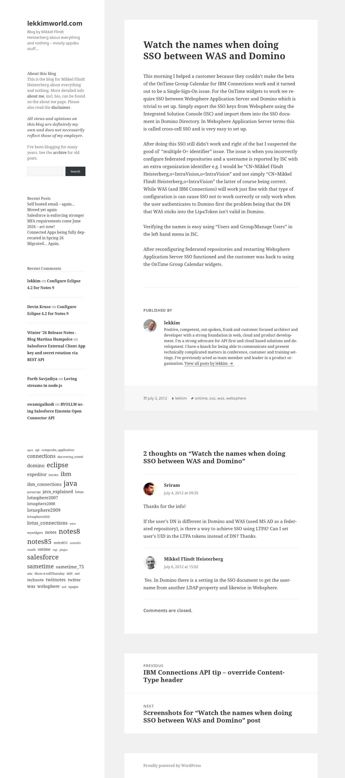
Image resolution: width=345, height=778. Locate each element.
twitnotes (56, 579)
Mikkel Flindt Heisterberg (193, 559)
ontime (44, 549)
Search (75, 171)
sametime (40, 566)
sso (212, 398)
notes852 (75, 543)
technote (35, 579)
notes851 (61, 542)
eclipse (57, 464)
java (70, 483)
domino (36, 465)
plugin (64, 549)
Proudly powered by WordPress (172, 765)
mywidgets (35, 532)
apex (30, 450)
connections (41, 456)
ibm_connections (44, 484)
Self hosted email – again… (51, 204)
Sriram (172, 485)
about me (35, 96)
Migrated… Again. (43, 243)
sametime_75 (70, 566)
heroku (53, 475)
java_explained (58, 491)
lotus (79, 491)
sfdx (29, 573)
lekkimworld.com (55, 23)
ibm (66, 474)
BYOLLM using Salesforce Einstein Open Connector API (55, 411)
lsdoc (73, 523)
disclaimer (60, 107)
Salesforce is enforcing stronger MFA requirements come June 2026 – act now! (55, 221)
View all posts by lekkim (206, 363)
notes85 (39, 541)
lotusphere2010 (38, 517)
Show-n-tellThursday (49, 573)
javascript (34, 492)
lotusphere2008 (41, 503)
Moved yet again (42, 209)
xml (64, 587)
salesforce (43, 557)
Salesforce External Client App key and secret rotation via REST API (56, 352)
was (31, 586)
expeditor (36, 474)
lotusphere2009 (44, 510)
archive (60, 152)
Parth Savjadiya (42, 378)
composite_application (58, 450)
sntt (70, 573)
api (37, 450)
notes (51, 532)
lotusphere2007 (42, 497)
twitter (74, 579)
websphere (48, 586)
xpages (73, 587)
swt (77, 573)
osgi (55, 549)
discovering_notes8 (70, 457)
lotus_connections (47, 522)
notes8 (69, 531)
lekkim (34, 280)
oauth (31, 549)
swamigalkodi (40, 404)
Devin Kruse (39, 306)
